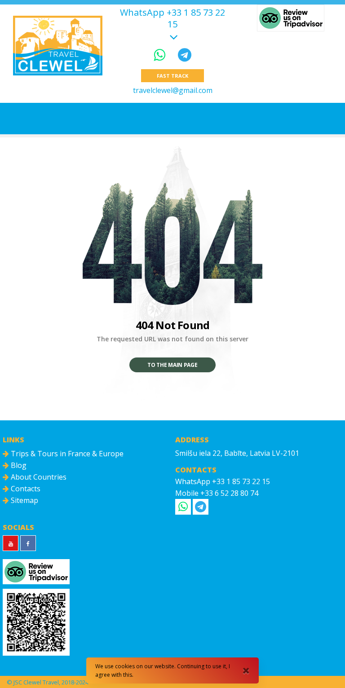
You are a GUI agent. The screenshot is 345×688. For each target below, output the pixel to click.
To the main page (172, 365)
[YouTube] (10, 543)
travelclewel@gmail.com (172, 90)
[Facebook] (28, 543)
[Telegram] (184, 54)
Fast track (172, 75)
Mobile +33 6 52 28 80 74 (216, 493)
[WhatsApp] (161, 54)
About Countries (37, 477)
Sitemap (23, 500)
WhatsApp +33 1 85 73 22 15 (172, 18)
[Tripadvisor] (290, 17)
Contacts (24, 489)
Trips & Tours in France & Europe (66, 454)
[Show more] (172, 36)
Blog (18, 465)
